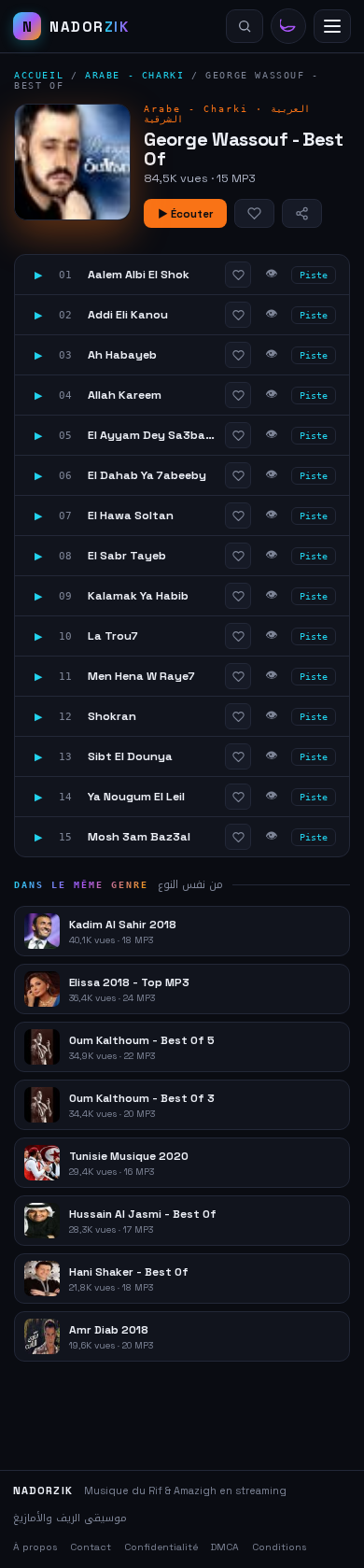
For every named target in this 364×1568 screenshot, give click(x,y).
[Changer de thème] (288, 26)
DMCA (225, 1547)
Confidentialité (161, 1547)
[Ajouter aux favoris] (254, 213)
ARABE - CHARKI (134, 75)
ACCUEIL (38, 75)
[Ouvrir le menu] (332, 26)
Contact (90, 1547)
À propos (35, 1547)
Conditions (279, 1547)
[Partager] (302, 213)
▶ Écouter (185, 213)
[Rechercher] (244, 26)
